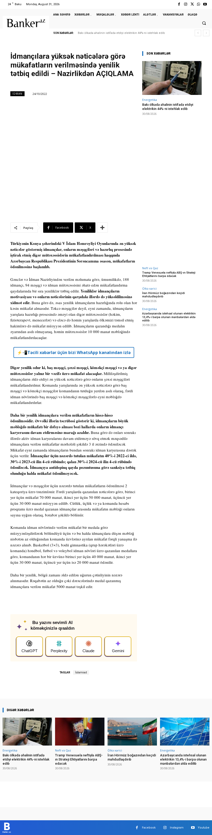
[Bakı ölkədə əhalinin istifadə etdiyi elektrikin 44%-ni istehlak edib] (172, 78)
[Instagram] (185, 4)
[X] (192, 4)
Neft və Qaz (150, 268)
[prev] (198, 33)
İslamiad (81, 672)
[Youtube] (205, 4)
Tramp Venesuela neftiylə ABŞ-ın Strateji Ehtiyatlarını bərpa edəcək (168, 274)
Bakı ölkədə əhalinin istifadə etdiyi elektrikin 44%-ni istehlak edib (121, 33)
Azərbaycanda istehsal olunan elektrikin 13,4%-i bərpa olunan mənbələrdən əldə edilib (169, 317)
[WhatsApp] (198, 4)
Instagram (177, 827)
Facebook (149, 827)
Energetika (149, 99)
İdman (17, 93)
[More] (102, 227)
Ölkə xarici (149, 288)
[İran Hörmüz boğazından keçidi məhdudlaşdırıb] (132, 732)
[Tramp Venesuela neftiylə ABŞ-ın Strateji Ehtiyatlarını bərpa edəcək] (79, 732)
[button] (204, 23)
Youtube (203, 827)
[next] (206, 33)
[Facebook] (179, 4)
